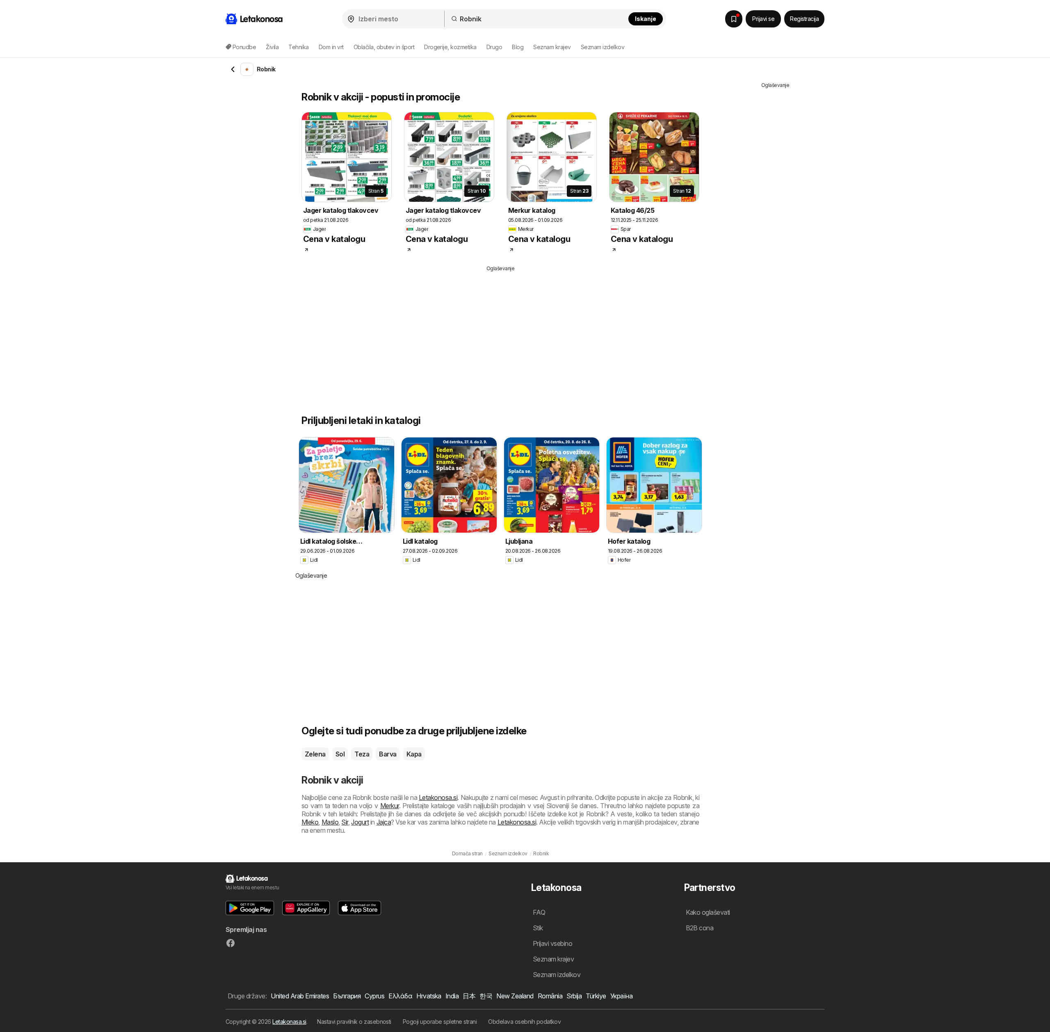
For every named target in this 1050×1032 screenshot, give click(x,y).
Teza (361, 754)
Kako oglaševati (708, 912)
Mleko (309, 822)
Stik (538, 928)
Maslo (330, 822)
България (347, 996)
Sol (340, 754)
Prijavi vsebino (552, 943)
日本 (469, 996)
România (550, 996)
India (452, 996)
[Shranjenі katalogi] (733, 18)
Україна (621, 996)
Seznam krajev (552, 46)
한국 (485, 996)
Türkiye (596, 996)
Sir (344, 822)
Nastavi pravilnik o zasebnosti (354, 1021)
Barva (387, 754)
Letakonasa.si (289, 1021)
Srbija (574, 996)
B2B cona (700, 928)
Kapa (414, 754)
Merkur (389, 806)
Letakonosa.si (438, 797)
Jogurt (360, 822)
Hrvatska (428, 996)
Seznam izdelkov (602, 46)
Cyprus (374, 996)
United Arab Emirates (300, 996)
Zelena (315, 754)
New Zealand (514, 996)
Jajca (384, 822)
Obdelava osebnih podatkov (524, 1021)
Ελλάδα (400, 996)
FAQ (539, 912)
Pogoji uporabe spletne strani (440, 1021)
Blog (517, 46)
